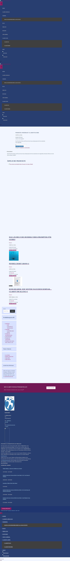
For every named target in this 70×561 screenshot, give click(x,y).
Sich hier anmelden (51, 387)
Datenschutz (13, 510)
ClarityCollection (8, 336)
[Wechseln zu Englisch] (5, 56)
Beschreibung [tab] (9, 151)
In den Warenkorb (19, 146)
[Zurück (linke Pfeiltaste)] (0, 560)
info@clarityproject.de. (6, 460)
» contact (6, 426)
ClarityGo (7, 543)
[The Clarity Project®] (5, 0)
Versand (12, 272)
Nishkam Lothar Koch (9, 356)
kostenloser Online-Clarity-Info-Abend (10, 483)
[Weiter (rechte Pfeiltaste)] (1, 560)
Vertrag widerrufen (6, 508)
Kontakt (4, 30)
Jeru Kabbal (5, 34)
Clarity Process (6, 75)
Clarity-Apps (5, 101)
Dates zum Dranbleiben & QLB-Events (12, 19)
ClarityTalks (7, 329)
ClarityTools (7, 323)
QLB (8, 325)
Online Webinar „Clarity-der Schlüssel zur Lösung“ (12, 468)
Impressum (9, 510)
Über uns (4, 90)
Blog (3, 23)
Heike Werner (8, 359)
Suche (12, 311)
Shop (3, 49)
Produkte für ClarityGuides (25, 147)
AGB (18, 510)
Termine (4, 15)
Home (3, 8)
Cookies (16, 510)
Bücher (8, 332)
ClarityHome (7, 45)
